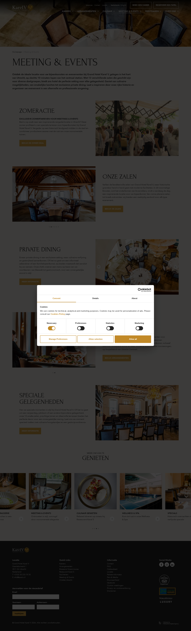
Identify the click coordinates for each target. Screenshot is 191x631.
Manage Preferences (58, 339)
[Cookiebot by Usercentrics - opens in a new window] (139, 290)
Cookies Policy (58, 314)
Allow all (133, 339)
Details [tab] (95, 298)
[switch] (81, 328)
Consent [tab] (56, 298)
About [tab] (134, 298)
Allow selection (96, 339)
